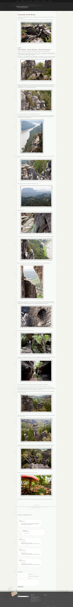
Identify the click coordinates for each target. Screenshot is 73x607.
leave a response (53, 506)
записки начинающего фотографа (36, 601)
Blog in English (43, 1)
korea (36, 599)
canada (38, 597)
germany (36, 505)
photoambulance (25, 530)
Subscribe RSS (14, 594)
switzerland (38, 599)
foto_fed (36, 598)
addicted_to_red (37, 596)
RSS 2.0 (47, 506)
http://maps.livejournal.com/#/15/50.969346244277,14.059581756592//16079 (30, 543)
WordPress (48, 605)
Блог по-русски (29, 1)
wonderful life (37, 600)
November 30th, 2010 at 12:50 (26, 531)
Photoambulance (23, 6)
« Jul (44, 603)
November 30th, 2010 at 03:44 (22, 521)
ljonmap (20, 538)
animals (33, 597)
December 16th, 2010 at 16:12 (22, 560)
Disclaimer (50, 1)
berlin (36, 597)
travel (38, 505)
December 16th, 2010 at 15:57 (22, 539)
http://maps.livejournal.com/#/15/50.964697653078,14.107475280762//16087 (30, 554)
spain (35, 599)
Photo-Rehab (23, 1)
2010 (35, 596)
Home (18, 1)
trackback (34, 507)
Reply (40, 526)
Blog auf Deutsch (36, 1)
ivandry (20, 520)
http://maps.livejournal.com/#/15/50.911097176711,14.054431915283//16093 (30, 564)
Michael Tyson (54, 605)
